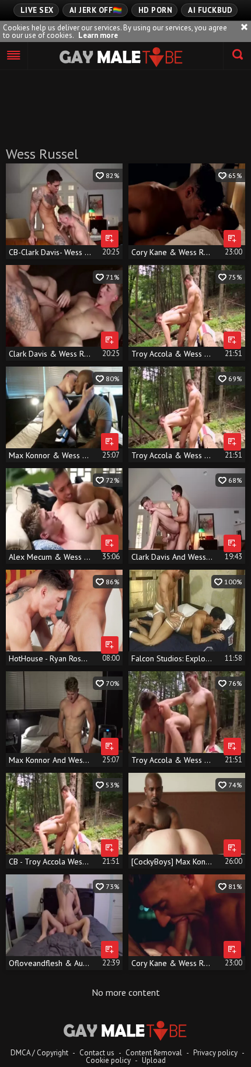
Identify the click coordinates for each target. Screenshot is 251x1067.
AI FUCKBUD (210, 10)
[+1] (14, 56)
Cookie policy (108, 1060)
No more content (126, 992)
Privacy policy (215, 1052)
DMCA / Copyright (39, 1052)
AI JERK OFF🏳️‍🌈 (96, 10)
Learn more (98, 35)
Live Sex (37, 10)
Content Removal (154, 1052)
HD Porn (155, 10)
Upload (154, 1060)
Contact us (96, 1052)
